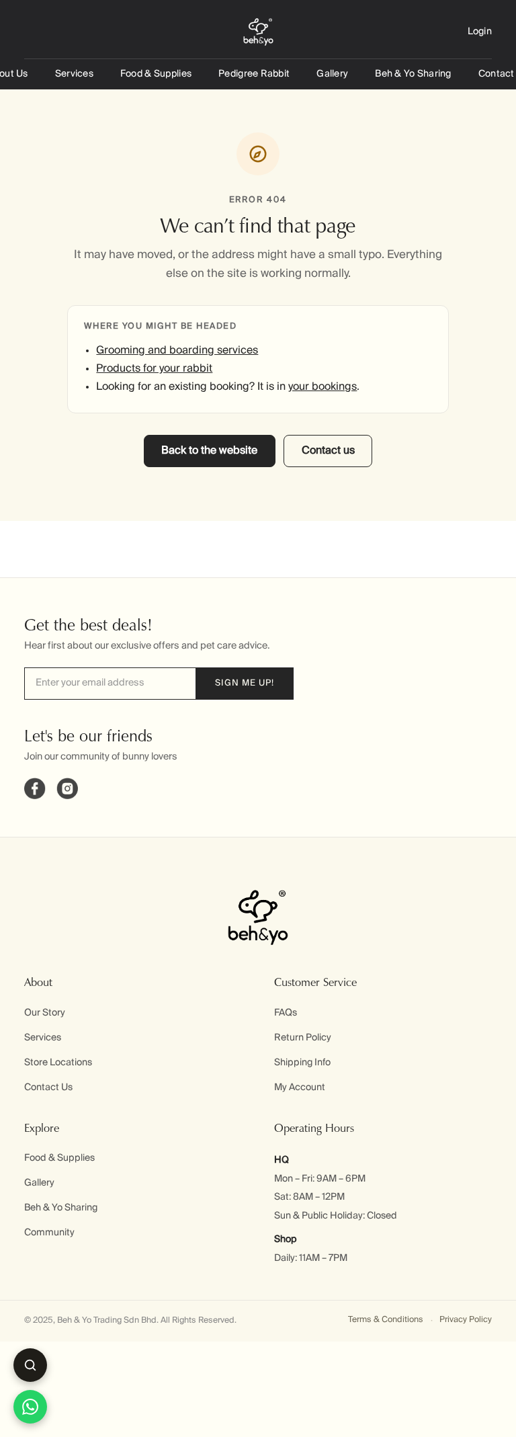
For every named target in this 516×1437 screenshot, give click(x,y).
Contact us (328, 451)
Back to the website (209, 451)
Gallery (332, 74)
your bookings (322, 387)
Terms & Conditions (385, 1319)
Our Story (44, 1013)
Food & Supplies (155, 74)
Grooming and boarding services (177, 350)
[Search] (30, 1365)
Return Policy (302, 1037)
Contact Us (48, 1087)
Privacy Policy (465, 1319)
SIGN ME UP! (244, 683)
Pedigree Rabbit (254, 74)
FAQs (285, 1013)
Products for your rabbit (154, 369)
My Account (299, 1087)
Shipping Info (302, 1062)
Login (480, 31)
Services (74, 74)
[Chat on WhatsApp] (30, 1407)
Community (49, 1232)
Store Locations (58, 1062)
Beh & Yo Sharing (413, 74)
